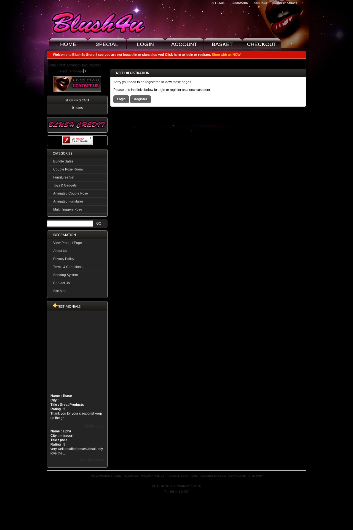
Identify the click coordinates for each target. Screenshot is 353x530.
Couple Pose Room (68, 169)
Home (51, 65)
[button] (121, 99)
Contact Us (61, 283)
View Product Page (67, 243)
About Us (60, 251)
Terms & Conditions (67, 267)
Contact (260, 2)
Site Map (59, 291)
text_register (91, 65)
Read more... (94, 422)
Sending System (65, 275)
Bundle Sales (63, 161)
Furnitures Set (63, 177)
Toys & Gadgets (65, 185)
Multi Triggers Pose (67, 209)
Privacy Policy (63, 259)
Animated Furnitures (68, 201)
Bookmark (240, 2)
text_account (69, 65)
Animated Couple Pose (70, 193)
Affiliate (218, 2)
